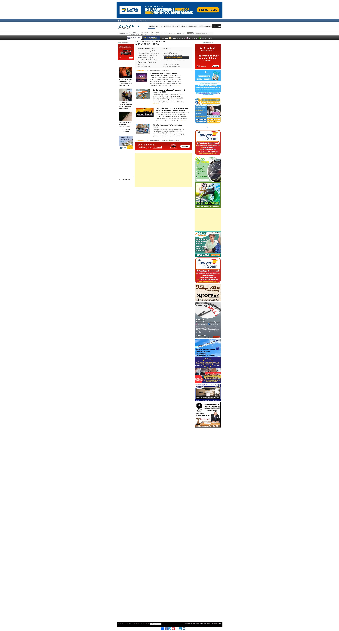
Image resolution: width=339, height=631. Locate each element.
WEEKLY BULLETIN (143, 21)
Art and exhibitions (144, 66)
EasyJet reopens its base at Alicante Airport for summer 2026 (169, 91)
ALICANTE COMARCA (145, 41)
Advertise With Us (216, 623)
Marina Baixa (176, 26)
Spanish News (181, 33)
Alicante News (123, 33)
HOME (136, 41)
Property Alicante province (173, 51)
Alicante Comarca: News (146, 49)
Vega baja (159, 26)
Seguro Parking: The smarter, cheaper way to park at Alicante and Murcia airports (172, 109)
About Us (209, 623)
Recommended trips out (146, 51)
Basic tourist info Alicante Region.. (149, 60)
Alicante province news (172, 66)
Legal (204, 623)
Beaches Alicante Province (173, 55)
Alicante (184, 26)
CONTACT (124, 21)
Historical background (171, 64)
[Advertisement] (163, 170)
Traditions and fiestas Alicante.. (175, 60)
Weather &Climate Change (134, 33)
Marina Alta (167, 26)
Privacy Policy (199, 623)
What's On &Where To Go (145, 33)
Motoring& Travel (155, 33)
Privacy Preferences (155, 624)
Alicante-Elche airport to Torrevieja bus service (167, 126)
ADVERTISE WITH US (133, 21)
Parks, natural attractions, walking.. (147, 63)
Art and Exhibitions (170, 53)
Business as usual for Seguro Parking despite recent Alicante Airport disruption (165, 74)
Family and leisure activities (147, 55)
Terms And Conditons (190, 623)
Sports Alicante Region (145, 57)
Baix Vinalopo (192, 26)
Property (172, 33)
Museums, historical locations (148, 53)
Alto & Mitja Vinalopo (205, 26)
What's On (168, 49)
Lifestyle (164, 33)
